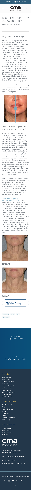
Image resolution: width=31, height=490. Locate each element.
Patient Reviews (6, 428)
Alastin (4, 411)
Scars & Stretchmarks (8, 392)
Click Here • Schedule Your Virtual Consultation (15, 2)
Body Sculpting (6, 379)
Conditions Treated (7, 405)
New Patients (6, 430)
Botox (12, 314)
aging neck (6, 314)
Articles (4, 24)
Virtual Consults (6, 432)
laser (18, 314)
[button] (3, 8)
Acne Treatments (7, 377)
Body (3, 407)
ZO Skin (4, 415)
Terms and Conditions (8, 417)
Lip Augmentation (7, 388)
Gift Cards (5, 434)
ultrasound (18, 201)
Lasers (4, 199)
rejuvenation (6, 317)
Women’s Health (7, 396)
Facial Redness (6, 390)
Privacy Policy (6, 419)
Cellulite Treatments (8, 381)
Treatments (16, 24)
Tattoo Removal (6, 394)
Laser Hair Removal (8, 386)
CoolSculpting (6, 383)
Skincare (9, 24)
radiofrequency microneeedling (10, 200)
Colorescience (6, 413)
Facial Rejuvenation (7, 409)
